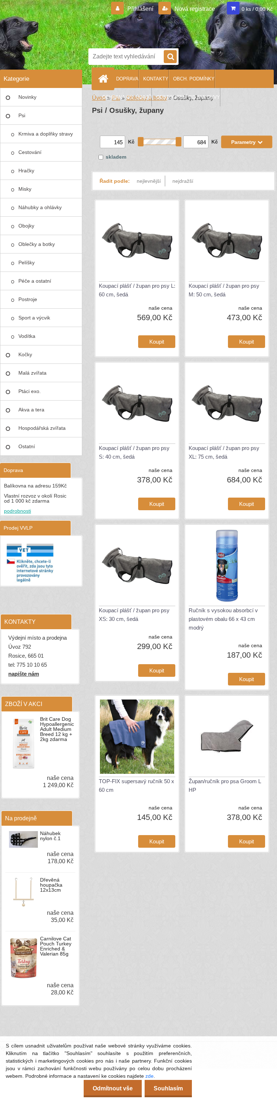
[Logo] (180, 22)
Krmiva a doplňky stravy (45, 134)
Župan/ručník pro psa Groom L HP (225, 785)
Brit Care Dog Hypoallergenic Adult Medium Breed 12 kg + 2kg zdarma (57, 729)
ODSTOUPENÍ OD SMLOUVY (188, 97)
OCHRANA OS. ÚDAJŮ (126, 97)
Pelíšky (26, 262)
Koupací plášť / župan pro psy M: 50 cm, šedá (224, 290)
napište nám (23, 674)
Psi (21, 115)
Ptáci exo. (29, 391)
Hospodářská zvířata (42, 428)
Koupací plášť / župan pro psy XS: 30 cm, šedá (134, 614)
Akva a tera (31, 409)
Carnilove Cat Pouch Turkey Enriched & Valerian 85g (55, 946)
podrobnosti (17, 511)
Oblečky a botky (36, 244)
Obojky (26, 226)
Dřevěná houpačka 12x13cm (51, 884)
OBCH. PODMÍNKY (194, 78)
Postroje (27, 299)
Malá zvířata (32, 373)
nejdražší (182, 181)
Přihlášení (140, 9)
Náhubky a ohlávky (40, 207)
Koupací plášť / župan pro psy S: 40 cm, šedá (134, 452)
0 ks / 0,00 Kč (257, 9)
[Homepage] (104, 79)
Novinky (27, 97)
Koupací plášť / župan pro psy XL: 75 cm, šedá (224, 452)
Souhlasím (168, 1088)
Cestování (29, 152)
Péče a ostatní (34, 281)
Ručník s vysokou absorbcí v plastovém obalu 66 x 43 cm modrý (223, 619)
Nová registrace (194, 9)
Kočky (25, 354)
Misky (24, 189)
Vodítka (26, 336)
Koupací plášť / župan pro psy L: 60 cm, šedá (137, 290)
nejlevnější (149, 181)
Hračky (26, 170)
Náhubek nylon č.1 (50, 836)
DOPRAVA (127, 78)
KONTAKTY (155, 78)
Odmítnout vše (113, 1088)
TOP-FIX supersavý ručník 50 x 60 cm (136, 785)
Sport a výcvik (34, 318)
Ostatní (26, 446)
